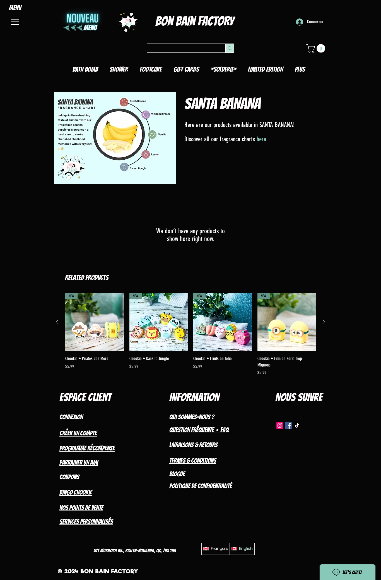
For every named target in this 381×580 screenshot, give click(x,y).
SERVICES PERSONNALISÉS (86, 521)
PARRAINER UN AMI (78, 462)
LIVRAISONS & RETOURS (193, 445)
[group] (190, 334)
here (261, 139)
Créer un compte (78, 433)
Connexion (71, 417)
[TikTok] (297, 425)
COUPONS (69, 477)
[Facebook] (288, 425)
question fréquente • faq (199, 429)
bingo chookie (75, 492)
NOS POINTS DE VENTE (81, 507)
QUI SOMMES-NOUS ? (191, 417)
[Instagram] (279, 425)
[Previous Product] (57, 321)
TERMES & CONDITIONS (192, 460)
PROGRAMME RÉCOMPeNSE (87, 448)
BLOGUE (177, 474)
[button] (316, 48)
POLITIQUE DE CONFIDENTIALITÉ (200, 486)
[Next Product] (323, 321)
